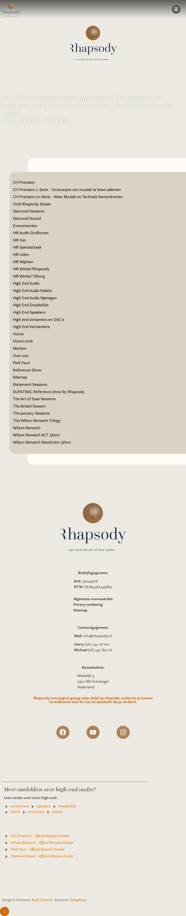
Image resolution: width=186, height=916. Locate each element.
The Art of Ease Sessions (34, 398)
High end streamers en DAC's (38, 319)
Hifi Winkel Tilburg (29, 276)
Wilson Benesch (27, 427)
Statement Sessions (30, 384)
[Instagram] (123, 732)
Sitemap (20, 377)
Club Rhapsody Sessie (31, 203)
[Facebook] (62, 732)
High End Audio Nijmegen (35, 297)
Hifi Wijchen (23, 261)
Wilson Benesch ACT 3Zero (36, 434)
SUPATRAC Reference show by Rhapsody (49, 391)
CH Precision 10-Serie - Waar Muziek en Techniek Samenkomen (68, 196)
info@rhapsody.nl (97, 636)
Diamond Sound (27, 218)
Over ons (21, 355)
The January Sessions (31, 413)
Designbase (78, 900)
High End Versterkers (31, 326)
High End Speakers (29, 312)
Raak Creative (43, 900)
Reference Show (27, 370)
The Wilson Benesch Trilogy (37, 420)
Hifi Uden (21, 254)
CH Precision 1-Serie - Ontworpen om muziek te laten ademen (67, 189)
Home (18, 333)
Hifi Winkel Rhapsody (31, 268)
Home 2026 (23, 341)
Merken (19, 348)
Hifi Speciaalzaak (27, 247)
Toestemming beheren (4, 911)
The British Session (29, 406)
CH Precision (24, 182)
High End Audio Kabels (32, 290)
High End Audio (26, 283)
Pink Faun (21, 362)
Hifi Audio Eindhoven (31, 232)
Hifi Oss (19, 240)
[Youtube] (93, 732)
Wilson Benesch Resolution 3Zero (42, 442)
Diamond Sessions (29, 211)
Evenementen (25, 225)
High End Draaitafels (31, 304)
